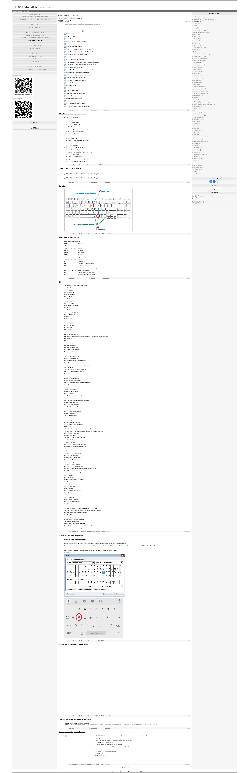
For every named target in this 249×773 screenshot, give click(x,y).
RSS (28, 11)
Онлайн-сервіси (197, 95)
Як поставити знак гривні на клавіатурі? (71, 535)
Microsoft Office (197, 38)
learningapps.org (197, 167)
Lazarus (195, 132)
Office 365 (195, 36)
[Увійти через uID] (210, 181)
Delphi (194, 136)
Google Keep (196, 80)
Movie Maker (196, 45)
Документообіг (197, 51)
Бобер (194, 174)
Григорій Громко (102, 755)
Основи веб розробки (198, 52)
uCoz (141, 771)
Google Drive (196, 62)
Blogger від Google (197, 82)
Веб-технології (197, 150)
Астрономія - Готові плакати (200, 91)
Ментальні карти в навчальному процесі (203, 104)
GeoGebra (196, 125)
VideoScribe (196, 121)
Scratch (195, 128)
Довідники (195, 143)
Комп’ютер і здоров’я (18, 98)
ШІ (194, 171)
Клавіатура (71, 164)
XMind (194, 110)
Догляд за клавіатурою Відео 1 (84, 173)
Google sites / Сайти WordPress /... (201, 75)
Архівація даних (197, 113)
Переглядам (97, 24)
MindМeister (196, 108)
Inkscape (195, 156)
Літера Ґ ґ (62, 186)
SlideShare (196, 97)
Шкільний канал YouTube (198, 201)
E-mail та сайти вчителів (198, 202)
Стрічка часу (196, 112)
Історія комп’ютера (198, 16)
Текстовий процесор (198, 40)
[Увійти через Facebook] (214, 181)
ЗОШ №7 (194, 203)
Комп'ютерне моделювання (200, 154)
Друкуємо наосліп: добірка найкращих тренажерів (75, 719)
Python (195, 134)
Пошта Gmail (196, 71)
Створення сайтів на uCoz (199, 141)
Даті (66, 24)
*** (59, 27)
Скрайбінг (195, 43)
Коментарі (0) (107, 164)
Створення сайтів (197, 139)
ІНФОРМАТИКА (71, 18)
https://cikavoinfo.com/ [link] (69, 552)
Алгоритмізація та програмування (201, 126)
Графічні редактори (198, 117)
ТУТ (102, 753)
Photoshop (196, 123)
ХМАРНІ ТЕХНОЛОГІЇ (198, 56)
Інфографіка (196, 162)
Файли (65, 18)
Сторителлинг (196, 158)
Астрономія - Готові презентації (201, 102)
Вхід (25, 11)
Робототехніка (196, 130)
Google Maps (196, 84)
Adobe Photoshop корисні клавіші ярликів (72, 114)
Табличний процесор (198, 47)
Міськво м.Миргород (197, 198)
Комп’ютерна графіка (198, 115)
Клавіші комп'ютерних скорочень (69, 237)
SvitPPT (195, 99)
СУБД (194, 49)
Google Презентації (198, 64)
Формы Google (197, 67)
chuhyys (93, 278)
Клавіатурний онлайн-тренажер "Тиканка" (72, 732)
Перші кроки (196, 23)
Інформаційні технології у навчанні (201, 88)
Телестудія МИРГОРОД (198, 200)
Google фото (196, 69)
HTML (194, 137)
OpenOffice (196, 34)
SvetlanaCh (93, 164)
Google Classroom (197, 78)
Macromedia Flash (197, 119)
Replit (194, 173)
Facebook (195, 145)
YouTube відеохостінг (198, 86)
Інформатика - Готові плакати (200, 93)
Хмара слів (196, 160)
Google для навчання (198, 60)
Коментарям (81, 24)
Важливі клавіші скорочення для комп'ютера (73, 644)
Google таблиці (197, 65)
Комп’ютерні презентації (199, 41)
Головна (15, 11)
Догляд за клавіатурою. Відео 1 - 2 (70, 168)
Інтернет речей (197, 152)
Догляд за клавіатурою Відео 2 (83, 177)
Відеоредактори (197, 147)
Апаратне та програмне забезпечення (202, 19)
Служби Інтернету (197, 28)
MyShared (195, 101)
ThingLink (195, 89)
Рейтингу (75, 24)
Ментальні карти (197, 106)
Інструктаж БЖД (17, 75)
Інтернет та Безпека (198, 30)
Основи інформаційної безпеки (201, 32)
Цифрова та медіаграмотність (200, 58)
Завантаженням (89, 24)
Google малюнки (197, 77)
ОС (194, 25)
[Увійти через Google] (217, 181)
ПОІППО (194, 197)
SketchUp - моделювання (199, 149)
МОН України (195, 195)
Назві (70, 24)
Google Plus (196, 73)
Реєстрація (20, 11)
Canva (195, 163)
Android (195, 27)
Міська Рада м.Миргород (198, 196)
